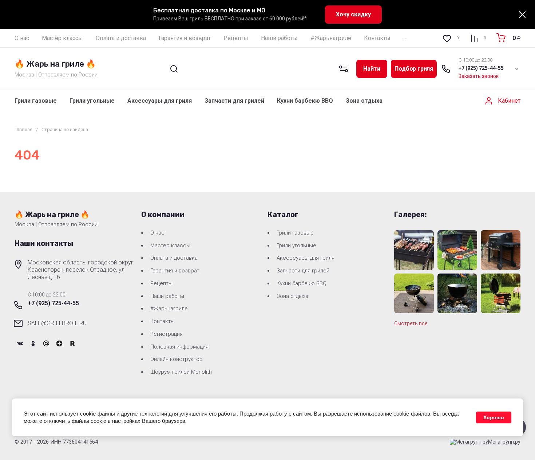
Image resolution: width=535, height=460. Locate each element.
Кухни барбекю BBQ (305, 100)
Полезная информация (179, 346)
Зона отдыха (364, 100)
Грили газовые (36, 100)
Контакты (162, 321)
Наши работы (167, 296)
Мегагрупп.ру (504, 442)
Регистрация (166, 334)
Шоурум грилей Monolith (181, 372)
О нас (157, 232)
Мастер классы (170, 245)
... (405, 38)
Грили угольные (92, 100)
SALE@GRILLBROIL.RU (57, 323)
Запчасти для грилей (234, 100)
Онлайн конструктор (176, 359)
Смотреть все (410, 323)
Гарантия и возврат (174, 270)
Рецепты (161, 283)
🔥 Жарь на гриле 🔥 (55, 64)
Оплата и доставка (174, 258)
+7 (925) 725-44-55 (481, 68)
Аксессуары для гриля (159, 100)
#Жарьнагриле (169, 308)
